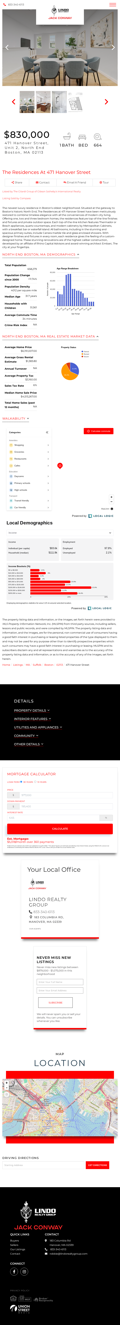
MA (28, 664)
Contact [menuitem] (15, 1253)
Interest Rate (15, 812)
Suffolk (37, 664)
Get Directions (97, 1165)
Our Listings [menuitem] (17, 1249)
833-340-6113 (16, 4)
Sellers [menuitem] (14, 1245)
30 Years (28, 782)
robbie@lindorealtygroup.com (69, 1253)
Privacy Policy (20, 1290)
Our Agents (35, 929)
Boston (48, 664)
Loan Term (13, 782)
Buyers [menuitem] (14, 1240)
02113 (59, 664)
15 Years (41, 782)
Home (6, 664)
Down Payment (16, 801)
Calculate (60, 828)
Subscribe (55, 1002)
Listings (18, 664)
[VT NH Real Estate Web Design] (20, 1309)
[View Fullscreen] (6, 1094)
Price (10, 790)
